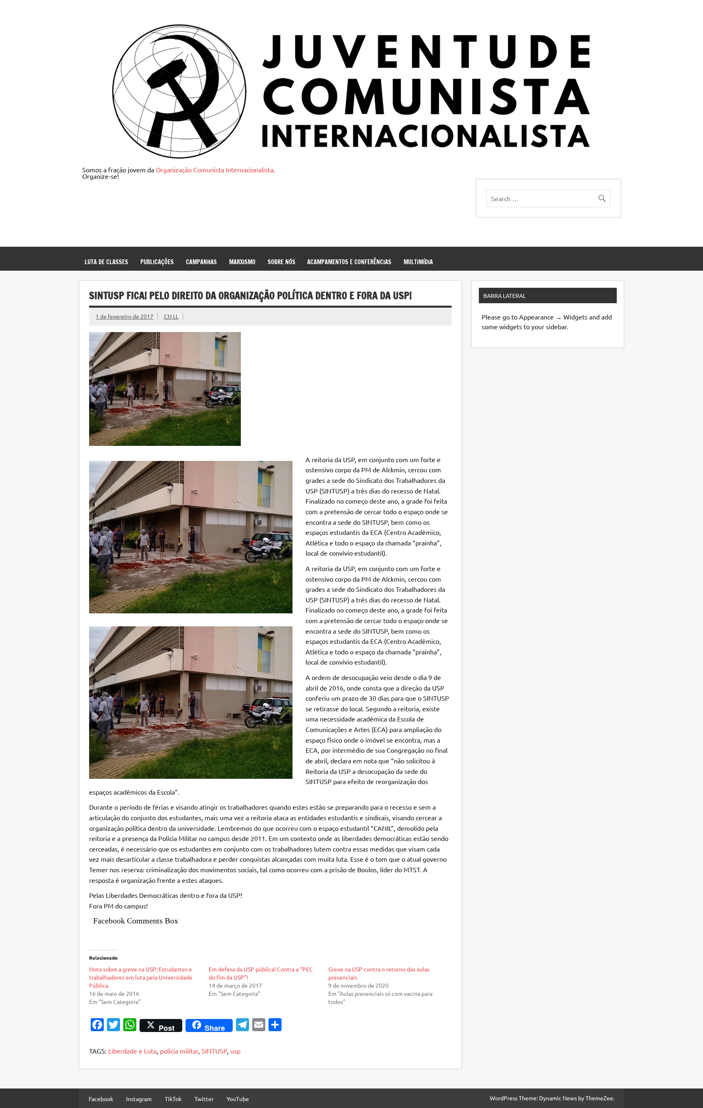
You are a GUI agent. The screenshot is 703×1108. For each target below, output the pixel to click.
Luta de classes (106, 262)
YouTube (238, 1098)
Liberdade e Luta (132, 1051)
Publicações (157, 262)
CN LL (171, 316)
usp (235, 1051)
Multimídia (418, 262)
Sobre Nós (281, 262)
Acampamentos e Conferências (349, 262)
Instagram (139, 1098)
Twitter (204, 1098)
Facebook (101, 1098)
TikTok (173, 1098)
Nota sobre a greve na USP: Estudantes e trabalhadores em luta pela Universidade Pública (140, 977)
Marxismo (242, 262)
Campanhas (201, 262)
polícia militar (179, 1051)
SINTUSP (214, 1051)
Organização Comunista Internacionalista (214, 169)
